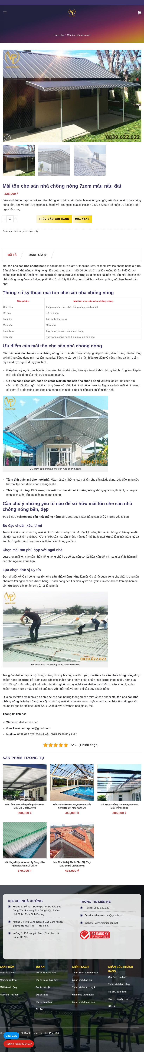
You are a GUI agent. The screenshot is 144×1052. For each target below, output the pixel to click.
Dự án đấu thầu (44, 1002)
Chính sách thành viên (83, 1002)
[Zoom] (7, 137)
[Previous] (10, 96)
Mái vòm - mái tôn (9, 994)
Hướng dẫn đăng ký (118, 999)
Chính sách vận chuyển (84, 987)
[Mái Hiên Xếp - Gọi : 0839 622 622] (72, 13)
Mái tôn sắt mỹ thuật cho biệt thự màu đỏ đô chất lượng (71, 864)
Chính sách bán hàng (119, 984)
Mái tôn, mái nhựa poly (79, 35)
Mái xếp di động (8, 972)
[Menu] (5, 12)
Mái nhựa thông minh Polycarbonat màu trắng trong (119, 806)
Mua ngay (82, 219)
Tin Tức (40, 1009)
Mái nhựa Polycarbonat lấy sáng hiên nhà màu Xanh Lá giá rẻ (25, 864)
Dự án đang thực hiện (47, 980)
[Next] (134, 96)
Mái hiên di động (8, 987)
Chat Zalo (11, 1035)
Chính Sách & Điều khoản (85, 972)
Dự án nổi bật (43, 987)
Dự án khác (42, 994)
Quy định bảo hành (117, 977)
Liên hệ (111, 1006)
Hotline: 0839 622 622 (18, 1043)
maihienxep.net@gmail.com (107, 915)
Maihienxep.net (28, 722)
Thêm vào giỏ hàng (54, 219)
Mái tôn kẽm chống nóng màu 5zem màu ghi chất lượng (24, 806)
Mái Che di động (8, 980)
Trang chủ (58, 35)
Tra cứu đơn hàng (117, 991)
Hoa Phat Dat (51, 1033)
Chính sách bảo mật (82, 980)
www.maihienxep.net (106, 922)
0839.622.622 (101, 907)
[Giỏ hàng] (139, 13)
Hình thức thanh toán (83, 994)
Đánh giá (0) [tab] (38, 254)
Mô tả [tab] (12, 254)
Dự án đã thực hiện (46, 972)
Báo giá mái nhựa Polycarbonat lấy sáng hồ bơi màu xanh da (72, 806)
